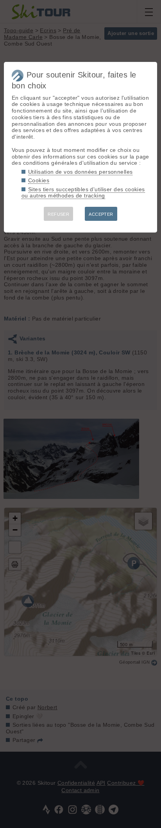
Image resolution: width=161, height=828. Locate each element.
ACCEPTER (101, 214)
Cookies (38, 180)
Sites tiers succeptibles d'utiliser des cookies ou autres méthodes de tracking (83, 192)
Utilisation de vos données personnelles (80, 172)
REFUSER (58, 214)
